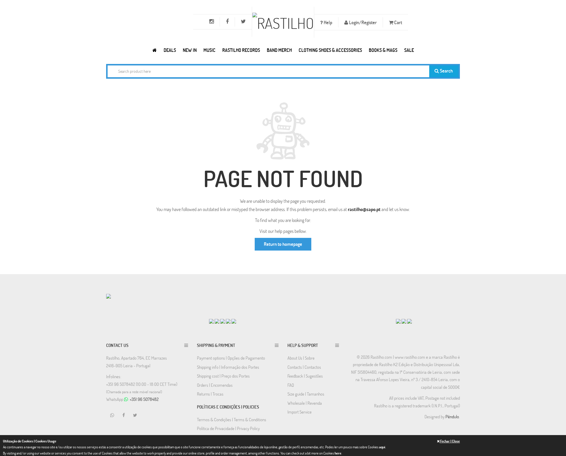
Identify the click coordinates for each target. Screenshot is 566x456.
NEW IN (190, 50)
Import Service (299, 412)
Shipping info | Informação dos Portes (228, 367)
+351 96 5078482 (144, 399)
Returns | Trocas (210, 394)
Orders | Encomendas (215, 385)
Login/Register (362, 22)
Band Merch (279, 50)
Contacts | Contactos (304, 367)
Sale (409, 50)
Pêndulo (452, 416)
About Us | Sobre (301, 358)
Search (446, 71)
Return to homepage (283, 244)
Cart (397, 22)
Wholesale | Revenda (304, 403)
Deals (170, 50)
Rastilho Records (241, 50)
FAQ (290, 385)
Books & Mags (383, 50)
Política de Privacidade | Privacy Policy (228, 428)
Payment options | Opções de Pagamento (231, 358)
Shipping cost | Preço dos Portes (223, 376)
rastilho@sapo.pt (364, 209)
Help (327, 22)
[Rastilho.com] (154, 50)
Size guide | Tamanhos (305, 394)
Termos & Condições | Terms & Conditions (231, 419)
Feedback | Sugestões (305, 376)
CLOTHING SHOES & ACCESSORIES (330, 50)
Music (209, 50)
